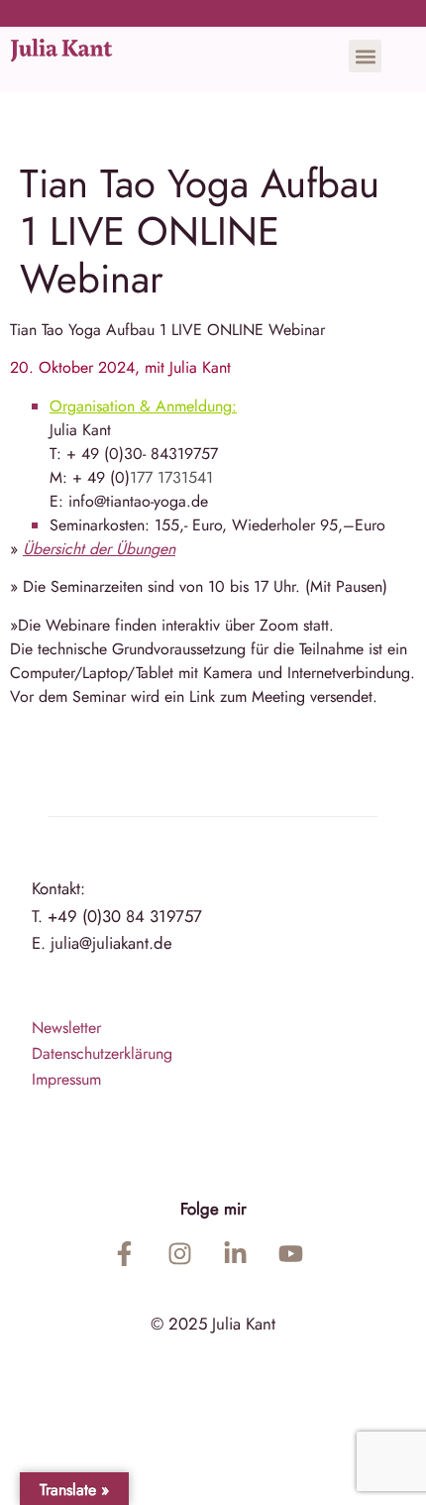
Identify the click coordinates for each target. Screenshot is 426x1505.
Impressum (66, 1079)
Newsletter (66, 1027)
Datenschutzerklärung (102, 1053)
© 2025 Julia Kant (213, 1323)
